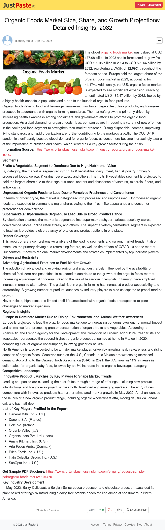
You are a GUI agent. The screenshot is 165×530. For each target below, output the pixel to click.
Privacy (118, 524)
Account (156, 4)
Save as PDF (138, 510)
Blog (139, 524)
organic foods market (117, 52)
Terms (107, 524)
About (148, 524)
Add (142, 4)
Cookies (130, 524)
